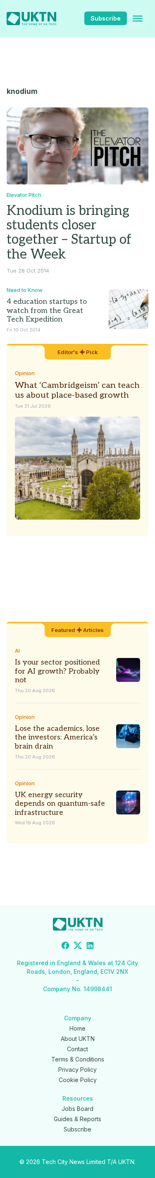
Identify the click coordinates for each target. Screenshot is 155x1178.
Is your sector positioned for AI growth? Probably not (57, 671)
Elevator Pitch (24, 194)
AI (17, 650)
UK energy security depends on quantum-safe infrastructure (60, 804)
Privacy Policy (77, 1069)
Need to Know (25, 290)
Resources (77, 1098)
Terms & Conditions (77, 1059)
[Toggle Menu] (138, 18)
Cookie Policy (78, 1079)
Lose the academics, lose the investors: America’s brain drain (57, 737)
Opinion (25, 373)
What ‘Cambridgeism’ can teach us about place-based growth (77, 390)
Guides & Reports (77, 1118)
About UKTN (78, 1038)
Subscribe (106, 18)
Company (77, 1018)
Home (77, 1028)
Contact (77, 1048)
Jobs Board (77, 1108)
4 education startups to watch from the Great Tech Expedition (47, 310)
